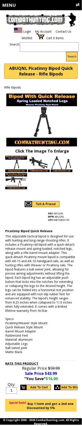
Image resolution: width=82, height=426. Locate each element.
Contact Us (63, 31)
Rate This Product (21, 363)
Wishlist (27, 38)
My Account (43, 31)
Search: (15, 44)
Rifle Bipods (12, 87)
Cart (49, 38)
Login (27, 31)
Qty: (11, 384)
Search (71, 56)
